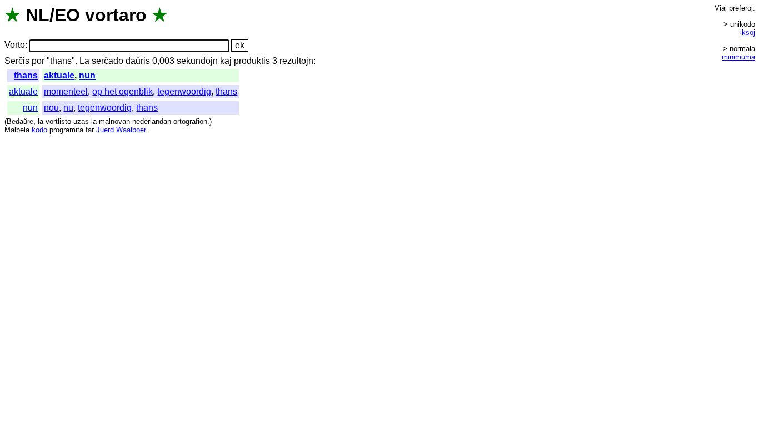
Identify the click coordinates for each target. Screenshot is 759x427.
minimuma (738, 57)
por (38, 61)
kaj (226, 61)
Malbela (16, 130)
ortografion (190, 121)
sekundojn (197, 61)
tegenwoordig (184, 91)
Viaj (721, 8)
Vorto (14, 45)
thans (26, 75)
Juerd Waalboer (121, 130)
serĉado (107, 61)
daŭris (138, 61)
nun (87, 75)
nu (68, 107)
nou (51, 107)
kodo (39, 130)
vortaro (116, 15)
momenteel (66, 91)
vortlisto (58, 121)
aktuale (59, 75)
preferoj (741, 8)
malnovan (114, 121)
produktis (252, 61)
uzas (81, 121)
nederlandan (151, 121)
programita (66, 130)
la (40, 121)
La (84, 61)
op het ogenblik (122, 91)
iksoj (747, 32)
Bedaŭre (20, 121)
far (90, 130)
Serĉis (16, 61)
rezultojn (296, 61)
